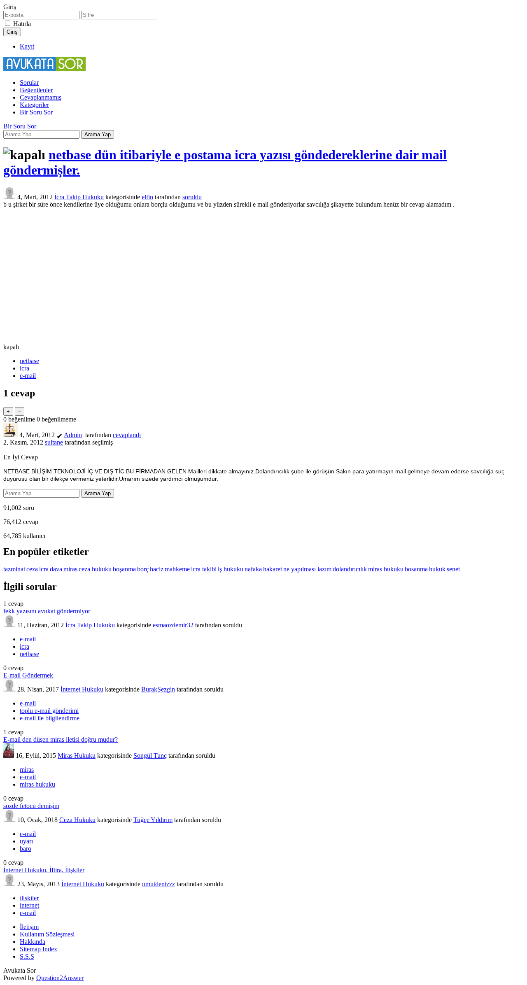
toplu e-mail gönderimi (49, 710)
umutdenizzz (158, 883)
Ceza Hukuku (77, 819)
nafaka (253, 569)
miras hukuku (385, 569)
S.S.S (27, 956)
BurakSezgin (158, 689)
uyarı (26, 841)
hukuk (437, 569)
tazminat (14, 569)
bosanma (416, 569)
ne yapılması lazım (307, 569)
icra (24, 368)
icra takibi (204, 569)
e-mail (28, 375)
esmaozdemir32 (173, 625)
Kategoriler (34, 104)
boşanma (124, 569)
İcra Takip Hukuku (79, 196)
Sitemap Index (38, 948)
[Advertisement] (263, 275)
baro (25, 848)
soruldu (192, 196)
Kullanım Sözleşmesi (47, 934)
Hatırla (22, 23)
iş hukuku (230, 569)
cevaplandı (127, 434)
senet (453, 569)
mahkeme (177, 569)
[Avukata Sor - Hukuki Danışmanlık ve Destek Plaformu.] (44, 68)
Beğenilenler (36, 89)
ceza (32, 569)
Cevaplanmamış (40, 97)
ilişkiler (29, 897)
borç (143, 569)
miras (70, 569)
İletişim (29, 926)
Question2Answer (60, 977)
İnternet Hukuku (82, 689)
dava (56, 569)
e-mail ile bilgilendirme (49, 718)
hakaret (272, 569)
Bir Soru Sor (36, 112)
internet (29, 905)
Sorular (29, 82)
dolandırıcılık (350, 569)
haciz (156, 569)
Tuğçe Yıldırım (153, 819)
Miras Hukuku (77, 755)
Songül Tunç (150, 755)
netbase (29, 360)
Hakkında (32, 941)
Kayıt (27, 46)
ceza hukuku (95, 569)
